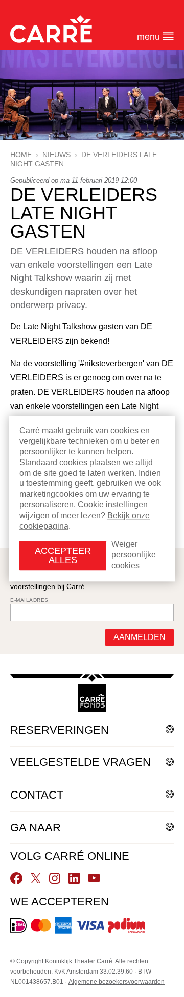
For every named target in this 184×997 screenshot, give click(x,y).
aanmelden (139, 637)
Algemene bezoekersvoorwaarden (116, 981)
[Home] (51, 29)
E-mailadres (29, 600)
